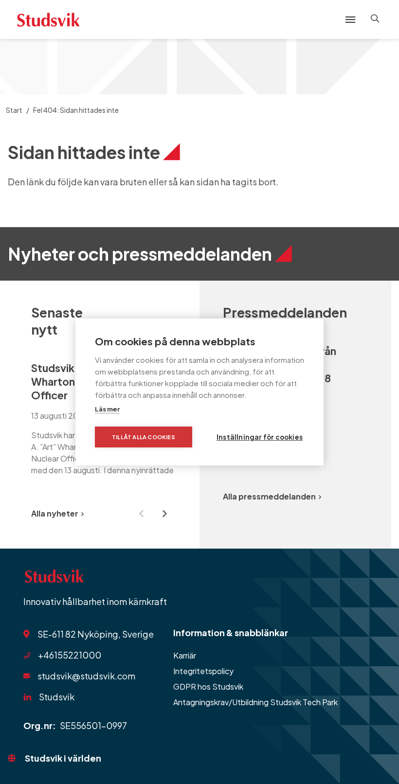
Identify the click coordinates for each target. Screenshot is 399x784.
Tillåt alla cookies (143, 437)
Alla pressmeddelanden (269, 496)
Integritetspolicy (203, 671)
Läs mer (107, 409)
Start (14, 110)
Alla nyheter (54, 513)
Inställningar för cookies (260, 437)
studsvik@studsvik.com (86, 675)
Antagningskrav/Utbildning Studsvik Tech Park (255, 702)
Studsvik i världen (63, 758)
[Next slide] (164, 513)
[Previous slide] (141, 513)
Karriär (184, 655)
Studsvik (56, 696)
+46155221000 (69, 654)
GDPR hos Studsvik (208, 686)
